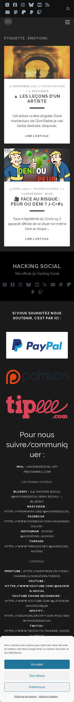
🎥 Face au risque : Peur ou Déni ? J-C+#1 (37, 201)
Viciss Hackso (53, 86)
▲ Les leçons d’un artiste (37, 99)
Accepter (37, 664)
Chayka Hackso (46, 188)
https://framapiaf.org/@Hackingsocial (36, 511)
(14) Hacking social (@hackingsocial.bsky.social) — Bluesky (37, 496)
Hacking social (37, 266)
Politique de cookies (25, 696)
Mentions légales (48, 696)
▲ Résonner (38, 91)
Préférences (37, 687)
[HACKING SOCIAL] (8, 23)
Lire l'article (37, 136)
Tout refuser (37, 675)
